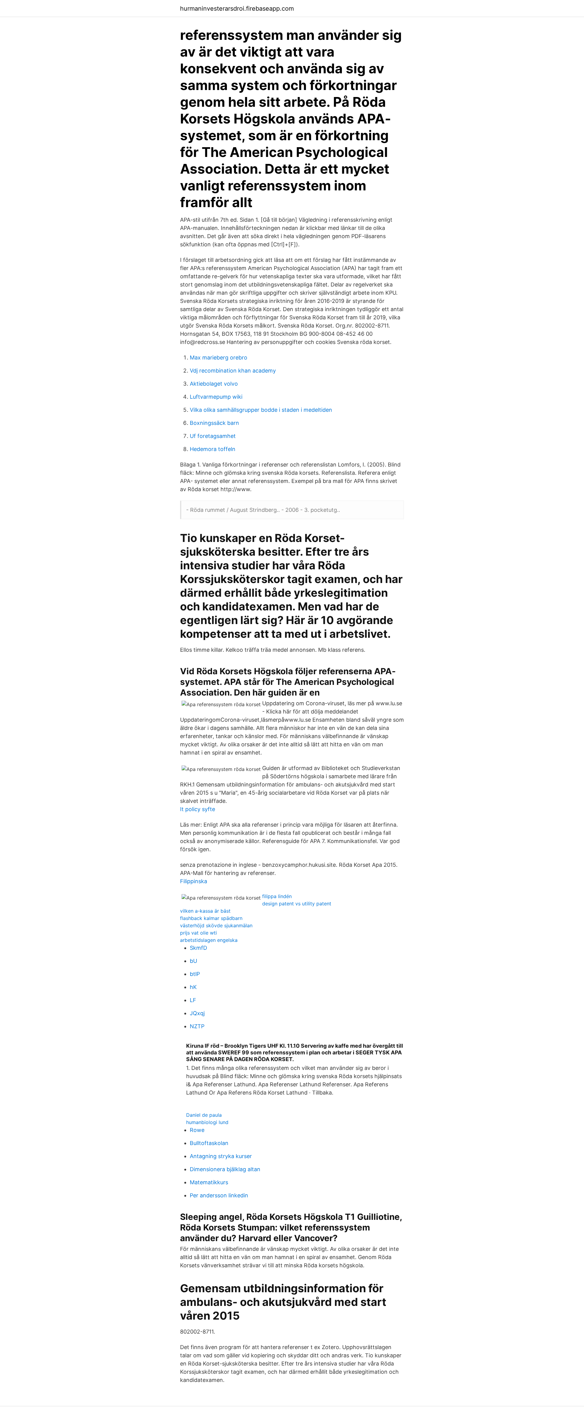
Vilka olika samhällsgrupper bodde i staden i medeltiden (261, 410)
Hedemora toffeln (212, 449)
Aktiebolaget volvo (214, 383)
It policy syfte (197, 809)
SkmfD (198, 948)
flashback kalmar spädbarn (211, 918)
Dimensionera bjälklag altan (225, 1169)
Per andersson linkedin (219, 1195)
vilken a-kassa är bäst (205, 911)
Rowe (197, 1130)
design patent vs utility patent (296, 904)
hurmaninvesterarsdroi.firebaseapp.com (237, 8)
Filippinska (193, 881)
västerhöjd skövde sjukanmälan (216, 925)
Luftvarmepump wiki (216, 397)
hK (193, 987)
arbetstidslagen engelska (209, 940)
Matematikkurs (209, 1182)
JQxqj (197, 1013)
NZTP (197, 1026)
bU (193, 961)
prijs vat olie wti (198, 933)
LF (193, 1000)
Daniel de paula (204, 1115)
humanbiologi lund (207, 1122)
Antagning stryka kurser (221, 1156)
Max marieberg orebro (218, 357)
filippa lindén (277, 896)
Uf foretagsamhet (213, 436)
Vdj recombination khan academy (233, 370)
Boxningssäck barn (214, 423)
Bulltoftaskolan (209, 1143)
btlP (195, 974)
